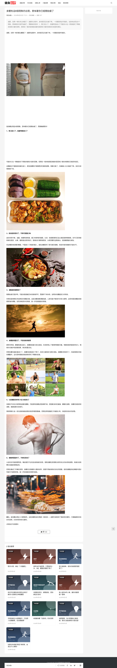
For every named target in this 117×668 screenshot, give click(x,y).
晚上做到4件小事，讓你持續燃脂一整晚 (69, 593)
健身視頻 (65, 3)
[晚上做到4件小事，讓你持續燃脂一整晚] (69, 582)
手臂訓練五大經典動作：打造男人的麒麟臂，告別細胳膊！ (18, 619)
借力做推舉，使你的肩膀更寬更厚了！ (69, 567)
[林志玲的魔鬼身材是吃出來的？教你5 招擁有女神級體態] (18, 582)
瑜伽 (59, 3)
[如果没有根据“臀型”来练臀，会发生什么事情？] (18, 634)
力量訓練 (45, 3)
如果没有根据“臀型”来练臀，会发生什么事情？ (18, 645)
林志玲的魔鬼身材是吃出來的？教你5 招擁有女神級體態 (18, 593)
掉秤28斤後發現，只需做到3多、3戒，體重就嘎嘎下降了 (42, 567)
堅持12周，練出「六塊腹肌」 (17, 566)
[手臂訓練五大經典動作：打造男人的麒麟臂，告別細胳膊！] (18, 608)
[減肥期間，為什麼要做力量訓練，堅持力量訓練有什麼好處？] (69, 608)
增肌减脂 (9, 15)
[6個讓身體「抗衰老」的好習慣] (44, 608)
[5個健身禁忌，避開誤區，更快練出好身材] (44, 582)
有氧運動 (29, 3)
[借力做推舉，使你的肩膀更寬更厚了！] (69, 556)
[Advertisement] (43, 48)
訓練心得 (37, 3)
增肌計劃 (52, 3)
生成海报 (62, 665)
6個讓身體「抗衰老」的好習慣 (43, 618)
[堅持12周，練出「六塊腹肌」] (18, 556)
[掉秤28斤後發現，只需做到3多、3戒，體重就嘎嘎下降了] (44, 556)
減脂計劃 (22, 3)
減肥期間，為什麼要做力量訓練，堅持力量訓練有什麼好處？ (69, 619)
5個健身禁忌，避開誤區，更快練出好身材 (43, 593)
